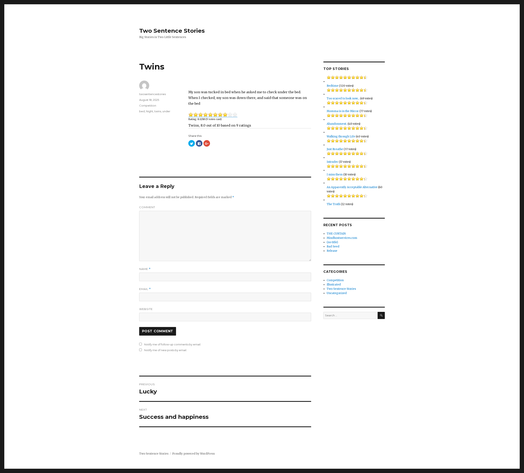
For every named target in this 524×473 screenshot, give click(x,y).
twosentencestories (152, 94)
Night (149, 111)
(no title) (332, 242)
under (166, 111)
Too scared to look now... (343, 98)
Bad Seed (333, 246)
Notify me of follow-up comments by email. (172, 344)
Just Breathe (335, 149)
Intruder (332, 162)
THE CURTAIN (336, 233)
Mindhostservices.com (342, 238)
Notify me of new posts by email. (165, 350)
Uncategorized (337, 293)
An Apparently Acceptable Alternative (352, 187)
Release (332, 251)
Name (145, 269)
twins (157, 111)
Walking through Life (341, 136)
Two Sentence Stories (172, 30)
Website (146, 309)
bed (142, 111)
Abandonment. (337, 124)
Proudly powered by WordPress (193, 453)
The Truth (333, 204)
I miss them (335, 174)
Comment (147, 207)
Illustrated (334, 284)
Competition (147, 105)
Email (145, 289)
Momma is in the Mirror (343, 111)
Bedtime (332, 86)
